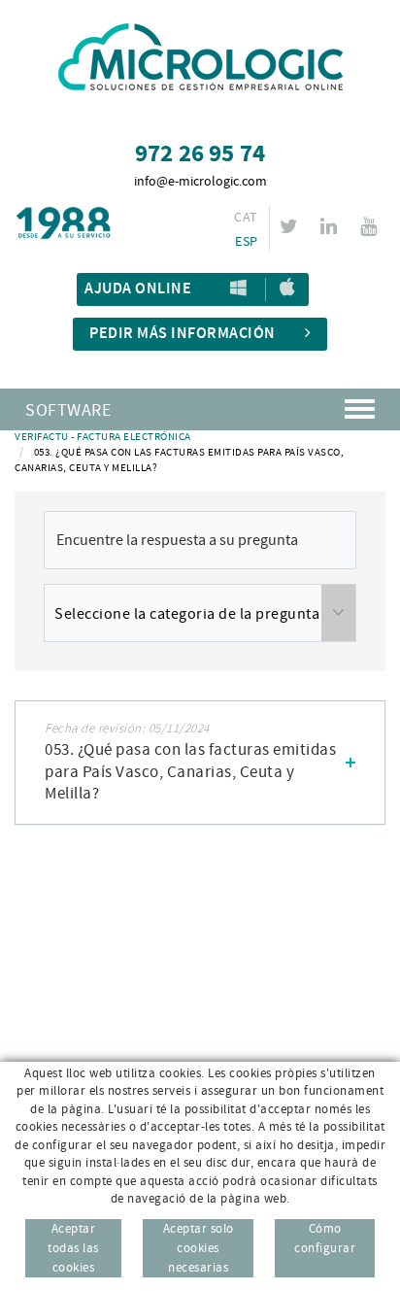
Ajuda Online (137, 289)
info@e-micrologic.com (200, 181)
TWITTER (289, 226)
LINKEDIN (329, 226)
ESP (246, 242)
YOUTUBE (368, 226)
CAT (245, 217)
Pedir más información (182, 333)
